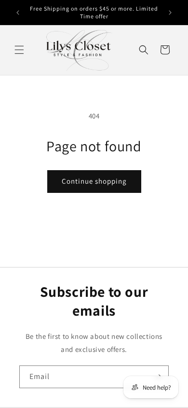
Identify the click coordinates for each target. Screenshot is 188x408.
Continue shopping (94, 181)
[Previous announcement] (17, 12)
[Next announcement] (170, 12)
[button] (19, 49)
